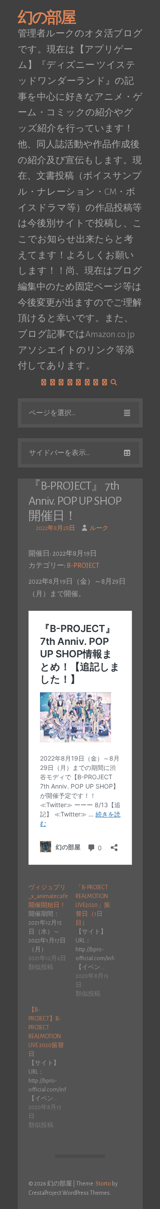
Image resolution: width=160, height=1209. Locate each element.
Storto (103, 1184)
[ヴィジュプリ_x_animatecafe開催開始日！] (52, 927)
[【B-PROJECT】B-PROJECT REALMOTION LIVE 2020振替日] (52, 1067)
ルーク (99, 528)
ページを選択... (52, 412)
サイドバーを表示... (59, 452)
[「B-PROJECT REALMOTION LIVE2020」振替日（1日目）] (99, 940)
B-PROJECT (83, 565)
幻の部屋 (46, 18)
